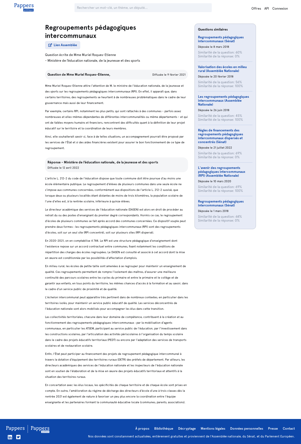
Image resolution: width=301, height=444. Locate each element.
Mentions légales (213, 428)
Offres (256, 8)
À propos (142, 428)
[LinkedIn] (10, 437)
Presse (273, 428)
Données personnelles (246, 428)
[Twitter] (18, 437)
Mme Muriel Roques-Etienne (95, 55)
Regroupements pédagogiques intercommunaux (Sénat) (221, 39)
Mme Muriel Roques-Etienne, (88, 74)
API (266, 8)
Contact (289, 428)
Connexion (280, 8)
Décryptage (187, 428)
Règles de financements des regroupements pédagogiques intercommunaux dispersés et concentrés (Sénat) (220, 136)
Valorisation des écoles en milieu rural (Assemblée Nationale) (222, 69)
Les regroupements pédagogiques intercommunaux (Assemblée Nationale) (223, 100)
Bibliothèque (163, 428)
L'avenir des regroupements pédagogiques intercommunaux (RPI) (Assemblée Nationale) (221, 172)
